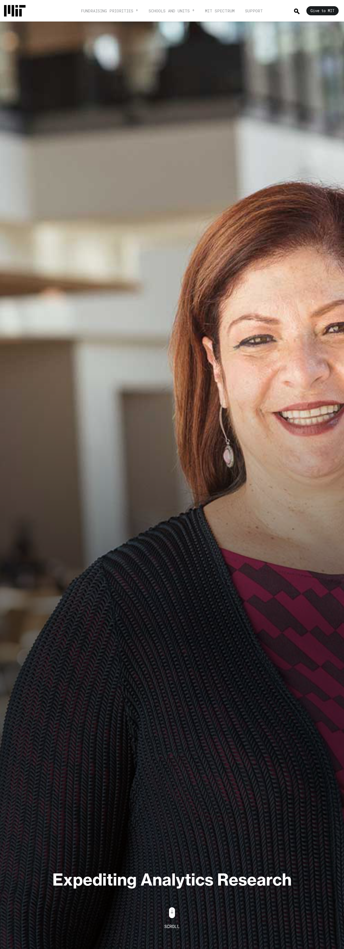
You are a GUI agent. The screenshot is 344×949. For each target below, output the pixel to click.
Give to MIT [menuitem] (322, 10)
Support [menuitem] (254, 10)
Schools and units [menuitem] (169, 10)
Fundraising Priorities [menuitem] (107, 10)
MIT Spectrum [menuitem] (220, 10)
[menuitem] (17, 11)
